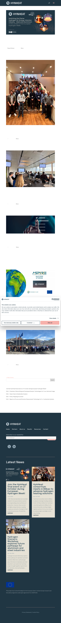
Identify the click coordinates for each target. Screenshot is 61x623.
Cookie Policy (35, 612)
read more (10, 513)
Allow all (50, 322)
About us (22, 429)
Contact (45, 429)
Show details (52, 318)
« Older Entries (10, 377)
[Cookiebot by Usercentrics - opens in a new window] (52, 299)
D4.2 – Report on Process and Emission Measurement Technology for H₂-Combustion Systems (30, 399)
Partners (14, 429)
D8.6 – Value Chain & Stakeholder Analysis (16, 394)
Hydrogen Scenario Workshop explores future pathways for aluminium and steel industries (29, 195)
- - (7, 138)
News (22, 48)
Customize (29, 322)
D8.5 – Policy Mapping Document (14, 396)
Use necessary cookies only (11, 322)
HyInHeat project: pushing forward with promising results (30, 359)
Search (52, 380)
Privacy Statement (26, 612)
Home (8, 429)
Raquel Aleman (10, 48)
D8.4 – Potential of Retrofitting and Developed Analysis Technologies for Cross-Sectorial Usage (30, 391)
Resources (38, 429)
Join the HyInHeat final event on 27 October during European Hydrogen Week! (29, 41)
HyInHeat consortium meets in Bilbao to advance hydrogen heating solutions (30, 132)
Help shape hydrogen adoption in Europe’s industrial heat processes (30, 240)
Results (29, 429)
